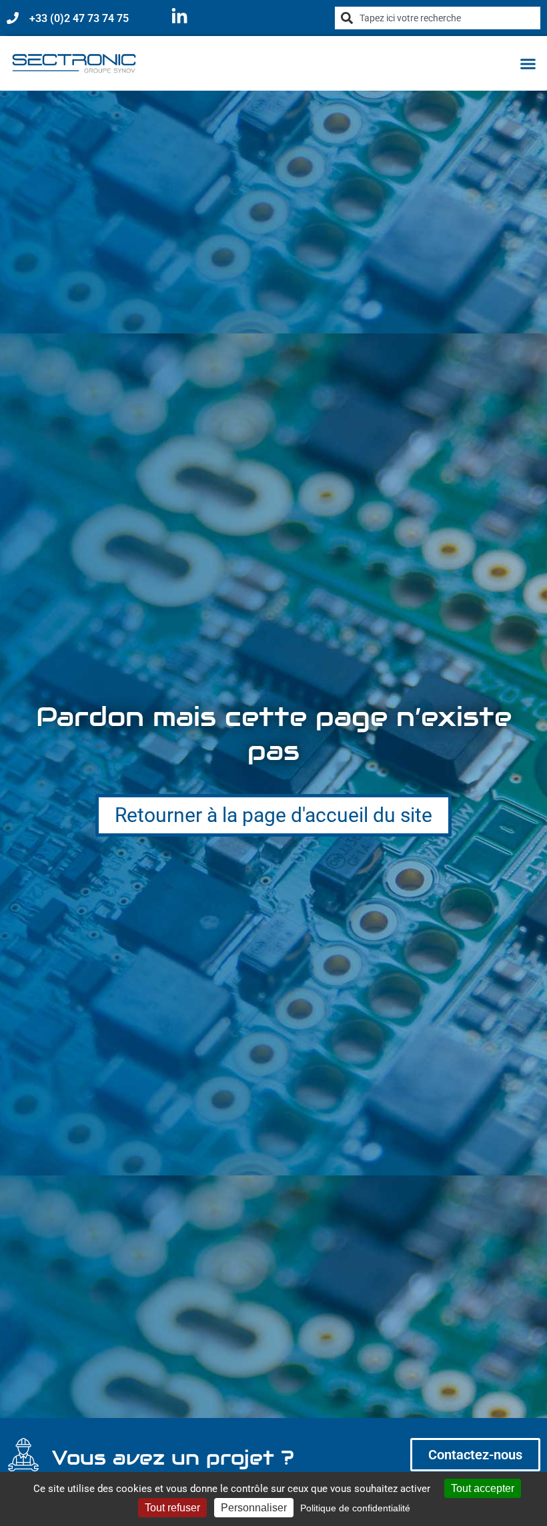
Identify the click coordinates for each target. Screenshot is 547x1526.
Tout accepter (482, 1488)
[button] (528, 63)
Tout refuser (172, 1507)
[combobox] (437, 18)
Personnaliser (254, 1507)
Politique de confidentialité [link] (355, 1508)
